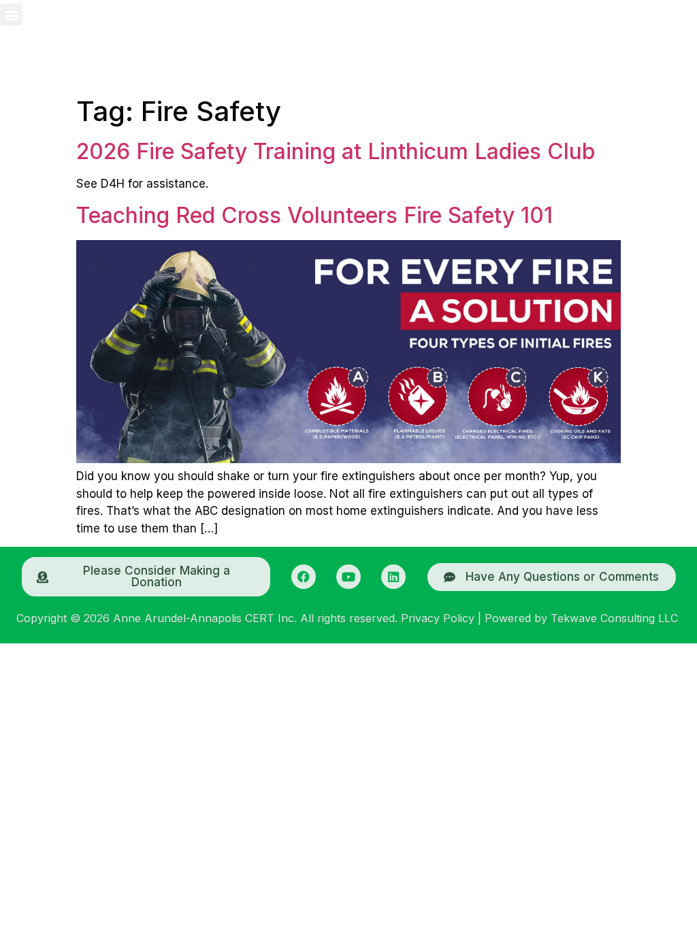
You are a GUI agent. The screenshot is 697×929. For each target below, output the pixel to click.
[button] (11, 14)
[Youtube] (348, 576)
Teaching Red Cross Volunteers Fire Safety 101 (314, 215)
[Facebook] (303, 576)
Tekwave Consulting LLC (614, 618)
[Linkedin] (393, 576)
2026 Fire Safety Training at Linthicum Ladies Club (336, 151)
